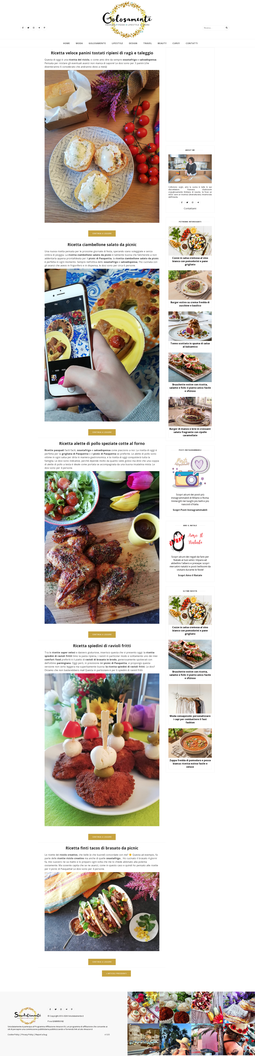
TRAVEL (147, 43)
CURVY (176, 43)
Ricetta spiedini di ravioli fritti (102, 645)
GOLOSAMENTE (97, 43)
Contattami (190, 208)
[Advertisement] (190, 94)
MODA (79, 43)
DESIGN (133, 43)
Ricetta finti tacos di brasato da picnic (102, 848)
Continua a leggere (102, 233)
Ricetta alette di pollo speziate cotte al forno (102, 443)
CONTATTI (192, 43)
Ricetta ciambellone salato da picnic (102, 244)
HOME (66, 43)
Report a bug (41, 1034)
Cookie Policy (13, 1034)
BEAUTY (162, 43)
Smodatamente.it (76, 1016)
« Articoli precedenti (116, 973)
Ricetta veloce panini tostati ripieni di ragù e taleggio (102, 53)
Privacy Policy (27, 1034)
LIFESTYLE (117, 43)
